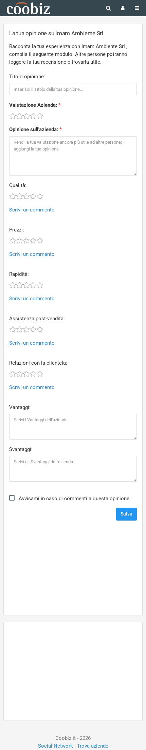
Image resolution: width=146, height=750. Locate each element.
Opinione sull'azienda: (33, 129)
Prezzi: (16, 230)
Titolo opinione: (27, 77)
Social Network (55, 746)
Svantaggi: (21, 449)
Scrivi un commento (32, 210)
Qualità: (17, 185)
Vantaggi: (20, 407)
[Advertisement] (73, 568)
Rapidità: (19, 274)
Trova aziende (92, 746)
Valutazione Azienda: (33, 105)
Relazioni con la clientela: (38, 363)
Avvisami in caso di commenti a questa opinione (74, 498)
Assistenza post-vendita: (37, 319)
